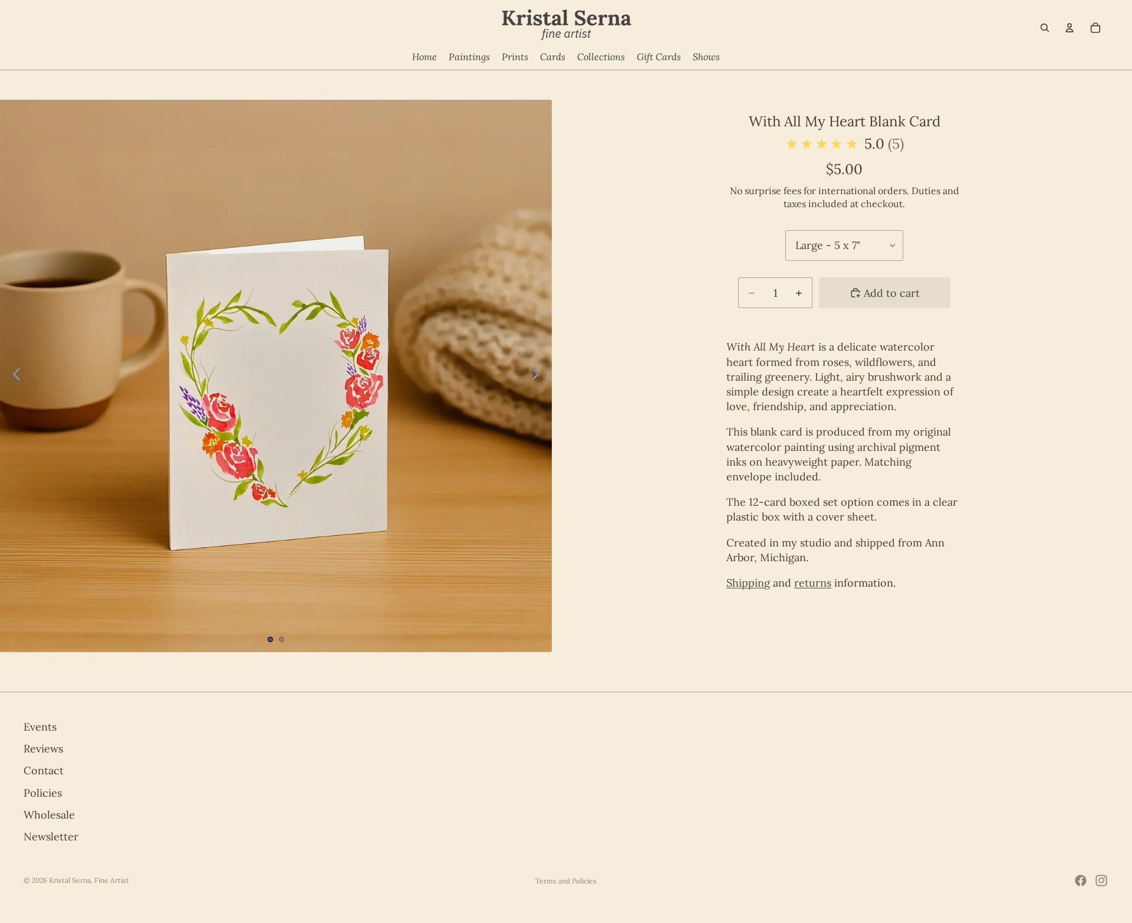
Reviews (43, 748)
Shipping (748, 583)
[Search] (1045, 28)
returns (812, 583)
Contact (44, 770)
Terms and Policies (566, 880)
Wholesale (49, 814)
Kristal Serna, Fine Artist (89, 880)
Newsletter (51, 836)
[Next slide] (538, 376)
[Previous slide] (13, 376)
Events (40, 727)
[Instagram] (1101, 880)
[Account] (1069, 28)
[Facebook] (1081, 880)
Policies (43, 792)
